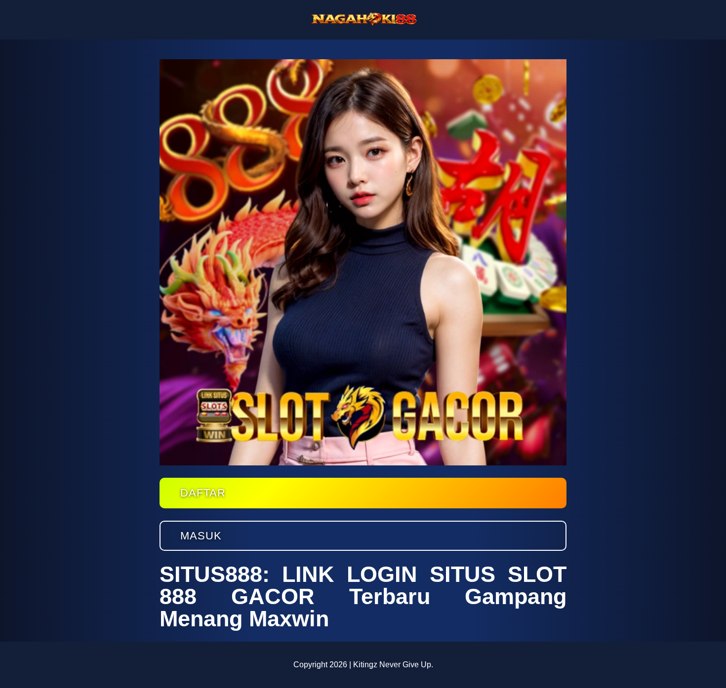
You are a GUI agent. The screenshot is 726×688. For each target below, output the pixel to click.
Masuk (201, 536)
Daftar (203, 493)
